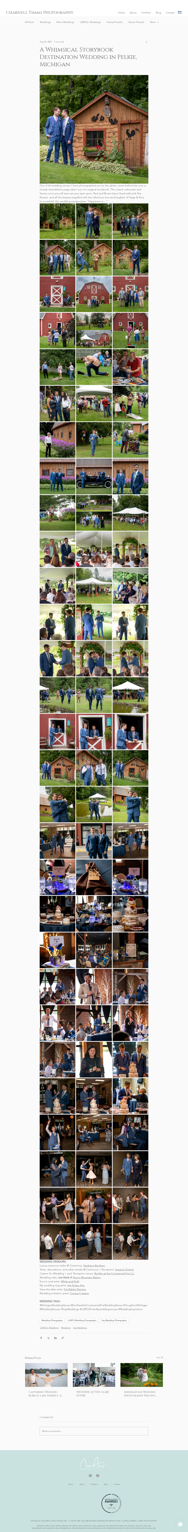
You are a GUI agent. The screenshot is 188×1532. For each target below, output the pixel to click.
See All (160, 1357)
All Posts (29, 22)
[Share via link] (62, 1338)
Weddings (45, 22)
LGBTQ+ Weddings (90, 22)
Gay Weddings (80, 1327)
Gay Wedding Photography (114, 1320)
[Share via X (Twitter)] (48, 1338)
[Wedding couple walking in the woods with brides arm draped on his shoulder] (141, 1375)
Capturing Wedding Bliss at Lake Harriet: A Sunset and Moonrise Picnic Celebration (45, 1393)
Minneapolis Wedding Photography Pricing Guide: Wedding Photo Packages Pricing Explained (140, 1393)
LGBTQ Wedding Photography (82, 1320)
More (153, 22)
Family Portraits (114, 22)
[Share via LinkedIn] (55, 1338)
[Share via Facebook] (41, 1338)
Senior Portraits (136, 22)
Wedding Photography (52, 1320)
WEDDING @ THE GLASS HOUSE (92, 1393)
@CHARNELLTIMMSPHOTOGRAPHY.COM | (104, 1521)
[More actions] (146, 41)
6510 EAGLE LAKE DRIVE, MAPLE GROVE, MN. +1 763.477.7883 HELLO (59, 1521)
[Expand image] (57, 221)
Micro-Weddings (65, 22)
